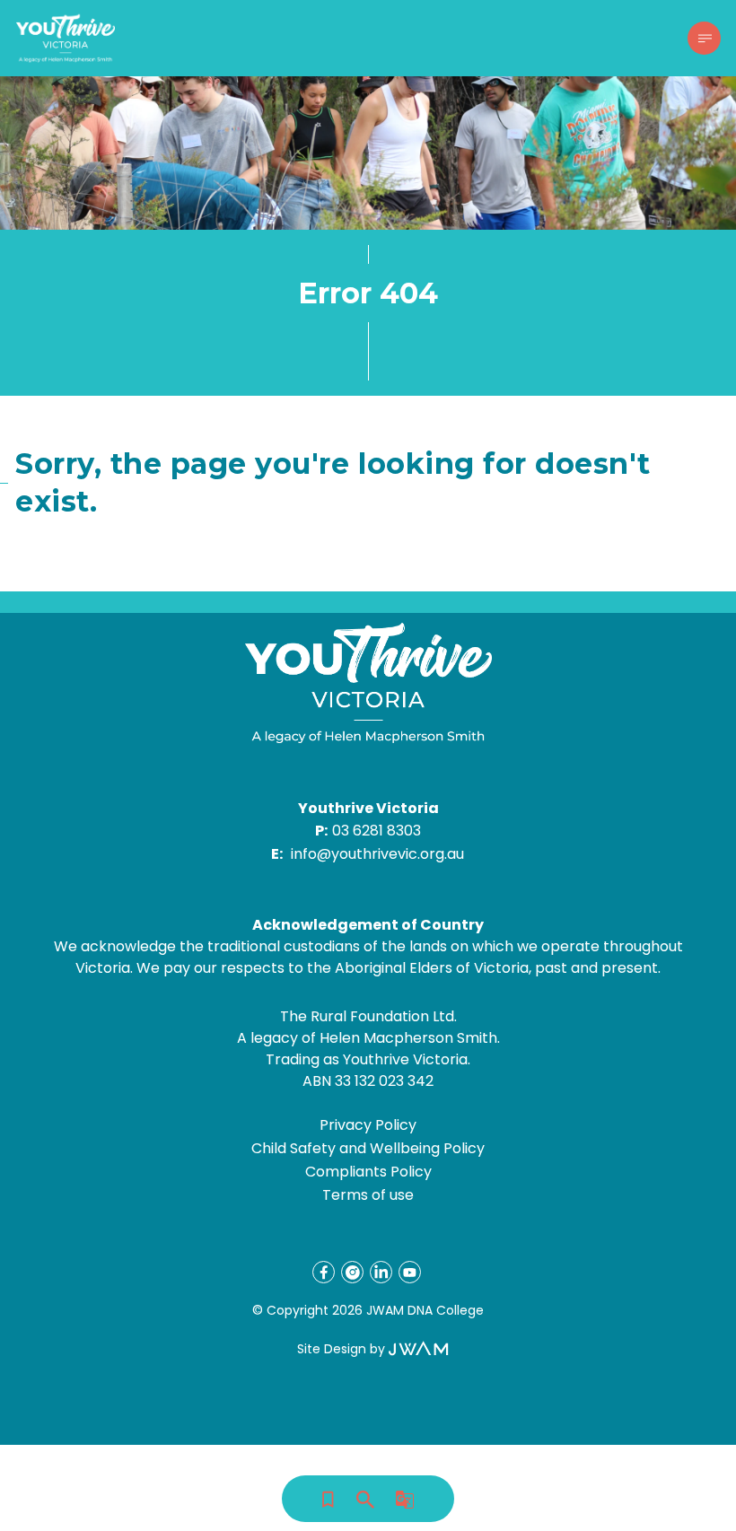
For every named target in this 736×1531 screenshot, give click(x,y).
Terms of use (368, 1195)
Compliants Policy (368, 1171)
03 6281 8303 (376, 830)
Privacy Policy (368, 1125)
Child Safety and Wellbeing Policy (368, 1148)
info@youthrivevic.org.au (377, 854)
